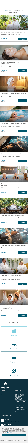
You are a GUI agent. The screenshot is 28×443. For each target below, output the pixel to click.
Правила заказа (19, 407)
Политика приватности (21, 409)
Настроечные (19, 440)
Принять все (14, 434)
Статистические (11, 440)
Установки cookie (19, 405)
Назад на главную (5, 394)
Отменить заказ (19, 411)
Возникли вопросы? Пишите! (11, 426)
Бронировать (22, 39)
